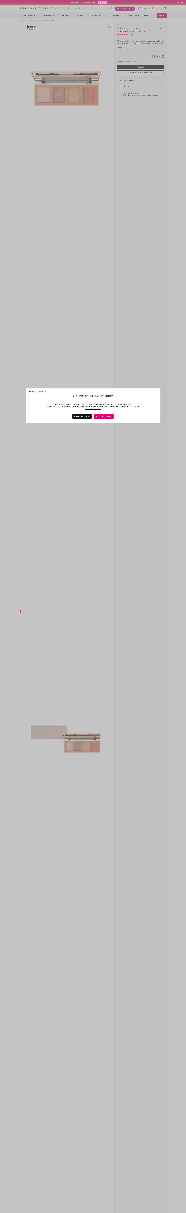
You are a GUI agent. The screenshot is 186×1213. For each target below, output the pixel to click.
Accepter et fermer (104, 416)
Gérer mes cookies (82, 416)
